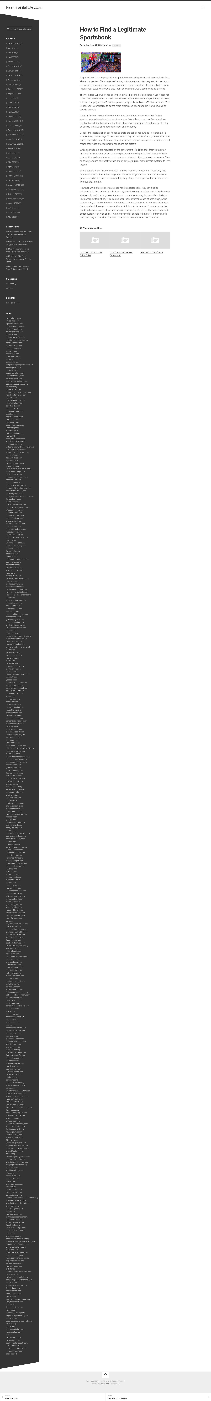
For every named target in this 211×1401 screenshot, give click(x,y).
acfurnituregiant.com (14, 346)
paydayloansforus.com (15, 373)
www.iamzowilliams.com (16, 1200)
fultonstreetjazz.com (14, 458)
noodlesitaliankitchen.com (16, 395)
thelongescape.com (13, 885)
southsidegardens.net (14, 1209)
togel (10, 288)
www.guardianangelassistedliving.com (21, 1241)
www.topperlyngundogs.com (17, 1096)
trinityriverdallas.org (13, 669)
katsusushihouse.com (15, 809)
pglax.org (9, 921)
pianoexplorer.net (12, 1206)
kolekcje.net (10, 661)
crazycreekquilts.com (14, 781)
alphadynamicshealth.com (16, 1285)
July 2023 (12, 153)
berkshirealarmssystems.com (17, 559)
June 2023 (12, 158)
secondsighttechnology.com (17, 614)
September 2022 (14, 199)
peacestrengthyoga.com (15, 1104)
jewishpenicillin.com (14, 641)
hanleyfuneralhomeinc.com (16, 589)
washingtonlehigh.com (15, 1170)
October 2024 (13, 84)
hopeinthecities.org (13, 710)
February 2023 (13, 176)
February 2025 (13, 66)
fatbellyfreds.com (13, 1225)
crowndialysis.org (13, 633)
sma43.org (10, 1154)
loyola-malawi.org (13, 699)
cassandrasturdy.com (14, 718)
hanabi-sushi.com (13, 1176)
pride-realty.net (11, 1283)
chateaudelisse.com (14, 444)
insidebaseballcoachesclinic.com (19, 1272)
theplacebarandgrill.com (15, 981)
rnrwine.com (11, 1310)
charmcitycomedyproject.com (18, 833)
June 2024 (12, 103)
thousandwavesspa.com (16, 967)
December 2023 (14, 130)
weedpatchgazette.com (15, 570)
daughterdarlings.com (14, 332)
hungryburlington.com (14, 861)
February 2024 (13, 121)
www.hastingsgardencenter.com (18, 1203)
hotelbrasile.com (12, 455)
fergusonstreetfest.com (15, 1261)
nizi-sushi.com (11, 872)
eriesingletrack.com (13, 576)
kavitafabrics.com (13, 948)
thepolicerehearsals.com (15, 751)
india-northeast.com (14, 513)
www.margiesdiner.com (15, 1137)
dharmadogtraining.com (15, 1329)
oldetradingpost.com (14, 474)
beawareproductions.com (16, 836)
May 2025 (12, 53)
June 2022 (12, 212)
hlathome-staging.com (15, 622)
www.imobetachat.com (15, 1063)
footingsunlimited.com (15, 1129)
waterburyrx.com (12, 984)
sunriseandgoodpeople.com (17, 929)
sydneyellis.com (12, 631)
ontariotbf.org (11, 387)
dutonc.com (11, 883)
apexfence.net (11, 1354)
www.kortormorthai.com (15, 1115)
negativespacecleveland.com (17, 924)
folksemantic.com (13, 551)
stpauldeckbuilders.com (15, 1126)
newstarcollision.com (14, 609)
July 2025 (12, 48)
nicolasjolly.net (11, 800)
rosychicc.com (12, 702)
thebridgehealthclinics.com (16, 1041)
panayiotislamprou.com (15, 439)
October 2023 (13, 139)
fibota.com (10, 1233)
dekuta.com (10, 1181)
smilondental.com (13, 606)
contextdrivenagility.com (15, 839)
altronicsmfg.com (13, 359)
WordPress (104, 1384)
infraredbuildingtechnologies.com (19, 488)
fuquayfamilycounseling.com (17, 1315)
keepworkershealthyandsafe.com (19, 392)
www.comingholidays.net (16, 735)
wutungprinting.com (14, 907)
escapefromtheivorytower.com (18, 507)
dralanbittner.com (13, 565)
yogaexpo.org (11, 680)
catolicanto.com (12, 663)
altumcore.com (12, 1020)
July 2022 (12, 208)
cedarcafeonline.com (14, 343)
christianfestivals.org (14, 894)
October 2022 (13, 194)
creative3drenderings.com (16, 1052)
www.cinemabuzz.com (15, 1184)
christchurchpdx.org (14, 787)
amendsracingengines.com (16, 1113)
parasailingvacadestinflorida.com (19, 1280)
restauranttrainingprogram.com (18, 636)
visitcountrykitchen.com (15, 896)
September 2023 (14, 144)
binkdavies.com (12, 784)
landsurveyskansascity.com (17, 1124)
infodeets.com (11, 335)
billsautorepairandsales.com (17, 1252)
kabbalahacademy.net (14, 603)
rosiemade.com (12, 581)
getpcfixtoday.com (13, 406)
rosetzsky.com (12, 817)
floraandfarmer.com (14, 499)
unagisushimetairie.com (15, 400)
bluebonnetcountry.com (15, 411)
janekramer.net (11, 869)
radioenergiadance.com (15, 433)
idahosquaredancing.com (16, 546)
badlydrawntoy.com (13, 1069)
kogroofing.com (12, 428)
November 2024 (14, 80)
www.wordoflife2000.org (15, 543)
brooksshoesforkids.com (16, 1028)
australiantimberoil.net (14, 483)
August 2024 (13, 94)
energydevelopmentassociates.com (20, 496)
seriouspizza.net (12, 1014)
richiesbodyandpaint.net (15, 326)
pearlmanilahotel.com (14, 417)
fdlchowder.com (12, 1140)
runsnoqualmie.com (14, 1132)
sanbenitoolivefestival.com (16, 721)
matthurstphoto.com (14, 1266)
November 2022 (14, 190)
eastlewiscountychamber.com (18, 757)
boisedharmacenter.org (15, 691)
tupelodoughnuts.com (14, 584)
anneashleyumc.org (13, 1121)
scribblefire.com (12, 677)
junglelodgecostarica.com (16, 891)
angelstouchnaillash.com (16, 600)
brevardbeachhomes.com (16, 504)
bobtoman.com (12, 422)
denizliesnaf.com (12, 1003)
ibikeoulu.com (11, 841)
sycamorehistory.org (14, 1192)
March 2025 (12, 62)
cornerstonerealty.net (14, 1195)
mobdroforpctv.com (14, 715)
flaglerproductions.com (15, 773)
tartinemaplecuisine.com (15, 866)
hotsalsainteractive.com (15, 337)
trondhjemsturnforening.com (17, 1244)
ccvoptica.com (12, 1168)
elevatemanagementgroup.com (18, 1299)
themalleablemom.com (15, 855)
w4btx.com (10, 598)
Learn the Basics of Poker (151, 252)
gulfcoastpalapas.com (15, 1039)
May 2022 (12, 217)
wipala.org (10, 696)
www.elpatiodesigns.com (16, 1228)
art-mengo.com (12, 874)
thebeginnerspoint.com (15, 732)
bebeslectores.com (13, 480)
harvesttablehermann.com (16, 491)
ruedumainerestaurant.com (16, 814)
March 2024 (12, 117)
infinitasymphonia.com (15, 803)
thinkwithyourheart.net (14, 535)
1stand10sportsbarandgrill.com (18, 595)
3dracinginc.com (12, 743)
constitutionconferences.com (17, 1006)
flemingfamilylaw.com (14, 1307)
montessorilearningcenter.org (17, 1258)
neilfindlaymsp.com (13, 973)
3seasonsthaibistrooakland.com (19, 674)
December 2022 (14, 185)
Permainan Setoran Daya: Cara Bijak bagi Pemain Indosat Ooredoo (19, 234)
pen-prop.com (11, 1088)
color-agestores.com (14, 693)
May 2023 (12, 162)
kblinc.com (10, 573)
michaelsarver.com (13, 617)
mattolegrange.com (13, 888)
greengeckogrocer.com (15, 620)
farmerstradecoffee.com (15, 1055)
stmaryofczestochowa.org (16, 847)
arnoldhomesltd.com (14, 521)
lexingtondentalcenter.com (16, 628)
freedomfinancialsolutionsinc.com (19, 1107)
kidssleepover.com (13, 367)
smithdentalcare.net (13, 1346)
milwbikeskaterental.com (15, 913)
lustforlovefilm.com (13, 798)
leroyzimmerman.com (14, 1302)
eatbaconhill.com (13, 362)
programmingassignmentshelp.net (19, 365)
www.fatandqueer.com (15, 1118)
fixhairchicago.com (13, 1000)
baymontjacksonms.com (16, 915)
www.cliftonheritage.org (15, 1151)
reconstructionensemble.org (17, 946)
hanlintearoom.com (13, 1291)
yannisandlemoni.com (14, 567)
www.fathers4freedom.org (16, 1093)
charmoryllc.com (13, 740)
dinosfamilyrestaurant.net (16, 485)
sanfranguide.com (13, 737)
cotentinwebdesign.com (15, 472)
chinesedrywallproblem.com (17, 932)
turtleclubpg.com (12, 959)
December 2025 (14, 43)
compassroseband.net (15, 1017)
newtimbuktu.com (13, 357)
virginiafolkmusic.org (14, 652)
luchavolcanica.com (14, 951)
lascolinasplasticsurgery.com (17, 1148)
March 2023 (12, 171)
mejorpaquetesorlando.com (17, 592)
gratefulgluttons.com (14, 713)
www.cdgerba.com (13, 1236)
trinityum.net (11, 1211)
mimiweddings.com (13, 1340)
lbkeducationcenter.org (15, 666)
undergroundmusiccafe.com (17, 1348)
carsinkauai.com (12, 1274)
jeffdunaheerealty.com (14, 1102)
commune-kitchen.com (15, 792)
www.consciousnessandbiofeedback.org (22, 1198)
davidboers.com (12, 1061)
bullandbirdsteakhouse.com (17, 1146)
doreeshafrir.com (13, 830)
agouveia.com (11, 1318)
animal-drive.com (13, 1022)
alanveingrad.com (13, 902)
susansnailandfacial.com (16, 1085)
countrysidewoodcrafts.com (17, 381)
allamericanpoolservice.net (16, 639)
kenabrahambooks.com (15, 789)
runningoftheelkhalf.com (15, 1099)
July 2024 (12, 98)
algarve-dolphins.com (14, 899)
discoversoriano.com (14, 729)
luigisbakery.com (12, 1173)
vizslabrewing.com (13, 562)
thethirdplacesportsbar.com (17, 1217)
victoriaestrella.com (13, 965)
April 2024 (12, 112)
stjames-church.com (14, 825)
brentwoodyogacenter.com (16, 1159)
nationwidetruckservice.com (17, 957)
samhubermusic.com (14, 1351)
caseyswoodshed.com (15, 998)
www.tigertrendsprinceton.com (18, 1091)
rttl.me (8, 1335)
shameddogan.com (13, 1047)
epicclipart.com (12, 414)
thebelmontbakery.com (15, 376)
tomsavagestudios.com (15, 644)
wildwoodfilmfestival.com (16, 450)
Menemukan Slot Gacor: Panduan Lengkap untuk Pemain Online (18, 259)
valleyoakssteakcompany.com (18, 995)
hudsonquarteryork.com (15, 1230)
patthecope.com (12, 1009)
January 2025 (13, 71)
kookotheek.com (12, 436)
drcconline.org (11, 978)
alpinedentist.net (12, 430)
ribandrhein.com (12, 658)
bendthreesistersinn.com (15, 935)
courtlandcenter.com (14, 970)
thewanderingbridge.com (15, 852)
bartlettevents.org (12, 461)
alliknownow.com (13, 754)
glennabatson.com (13, 768)
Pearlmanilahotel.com (24, 7)
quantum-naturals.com (15, 1255)
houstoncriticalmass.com (16, 746)
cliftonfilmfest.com (13, 526)
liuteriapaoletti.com (13, 926)
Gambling (116, 45)
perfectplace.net (12, 672)
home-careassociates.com (16, 683)
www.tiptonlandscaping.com (17, 1162)
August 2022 (13, 203)
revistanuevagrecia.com (15, 822)
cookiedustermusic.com (15, 943)
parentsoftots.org (13, 1050)
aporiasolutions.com (14, 1033)
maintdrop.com (12, 419)
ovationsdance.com (14, 655)
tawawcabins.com (13, 548)
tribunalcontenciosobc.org (16, 759)
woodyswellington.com (15, 1222)
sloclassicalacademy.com (16, 762)
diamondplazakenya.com (16, 1247)
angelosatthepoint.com (15, 989)
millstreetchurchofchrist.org (17, 1277)
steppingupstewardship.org (16, 1165)
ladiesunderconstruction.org (17, 477)
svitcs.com (10, 1011)
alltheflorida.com (12, 1269)
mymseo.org (11, 1324)
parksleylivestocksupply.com (17, 688)
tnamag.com (11, 1025)
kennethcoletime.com (14, 858)
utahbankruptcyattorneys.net (17, 537)
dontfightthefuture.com (15, 518)
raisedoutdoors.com (14, 532)
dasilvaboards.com (13, 765)
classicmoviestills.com (15, 724)
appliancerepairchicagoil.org (17, 384)
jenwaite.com (11, 1296)
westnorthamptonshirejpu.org (17, 452)
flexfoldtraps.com (13, 1110)
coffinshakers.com (13, 844)
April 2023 (12, 167)
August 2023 (13, 148)
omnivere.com (11, 351)
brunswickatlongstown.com (17, 863)
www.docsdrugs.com (14, 1135)
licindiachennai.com (14, 329)
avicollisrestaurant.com (15, 976)
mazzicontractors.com (15, 1214)
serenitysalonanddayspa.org (17, 340)
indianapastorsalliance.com (17, 992)
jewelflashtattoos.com (14, 403)
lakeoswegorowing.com (15, 1313)
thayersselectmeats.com (15, 1031)
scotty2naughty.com (14, 828)
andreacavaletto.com (14, 685)
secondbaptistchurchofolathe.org (19, 1321)
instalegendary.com (13, 389)
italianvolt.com (11, 556)
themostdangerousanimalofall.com (20, 748)
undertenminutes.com (14, 348)
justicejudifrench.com (14, 850)
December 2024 (14, 75)
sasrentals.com (12, 611)
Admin (108, 45)
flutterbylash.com (13, 1288)
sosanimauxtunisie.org (15, 425)
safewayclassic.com (14, 378)
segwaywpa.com (12, 1036)
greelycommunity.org (14, 811)
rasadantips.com (12, 354)
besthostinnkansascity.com (17, 1343)
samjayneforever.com (14, 1263)
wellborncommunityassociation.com (20, 447)
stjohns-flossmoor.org (15, 937)
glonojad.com (11, 820)
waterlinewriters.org (13, 1044)
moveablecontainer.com (15, 463)
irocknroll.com (11, 540)
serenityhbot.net (12, 1080)
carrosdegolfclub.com (15, 494)
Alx (119, 1384)
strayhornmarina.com (14, 770)
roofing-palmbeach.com (15, 515)
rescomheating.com (14, 1337)
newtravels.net (11, 370)
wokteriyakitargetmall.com (16, 625)
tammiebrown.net (13, 880)
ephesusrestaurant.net (14, 1220)
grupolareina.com (13, 466)
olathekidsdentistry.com (15, 587)
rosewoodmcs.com (14, 1189)
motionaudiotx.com (13, 1332)
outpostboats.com (13, 704)
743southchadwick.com (15, 510)
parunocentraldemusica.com (17, 1239)
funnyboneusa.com (13, 940)
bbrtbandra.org (12, 409)
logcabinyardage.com (14, 1058)
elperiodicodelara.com (14, 324)
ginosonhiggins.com (14, 905)
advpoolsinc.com (13, 987)
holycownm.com (12, 954)
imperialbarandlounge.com (16, 529)
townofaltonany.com (14, 918)
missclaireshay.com (14, 318)
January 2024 (13, 126)
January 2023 (13, 180)
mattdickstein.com (13, 1066)
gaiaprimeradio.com (14, 877)
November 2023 (14, 135)
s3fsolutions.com (13, 502)
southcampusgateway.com (16, 441)
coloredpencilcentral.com (16, 524)
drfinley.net (10, 1305)
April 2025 (12, 57)
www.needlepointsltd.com (16, 1143)
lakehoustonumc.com (14, 1072)
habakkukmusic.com (14, 1074)
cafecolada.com (12, 726)
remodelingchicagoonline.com (18, 1157)
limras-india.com (12, 321)
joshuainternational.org (15, 1083)
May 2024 (12, 107)
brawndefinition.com (14, 776)
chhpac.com (11, 1326)
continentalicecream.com (16, 778)
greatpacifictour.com (14, 962)
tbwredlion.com (12, 1250)
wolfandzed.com (12, 1178)
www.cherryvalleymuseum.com (18, 469)
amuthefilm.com (12, 795)
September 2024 (14, 89)
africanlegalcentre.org (14, 806)
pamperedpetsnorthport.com (17, 578)
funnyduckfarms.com (14, 1294)
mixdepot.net (11, 1187)
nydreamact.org (12, 398)
